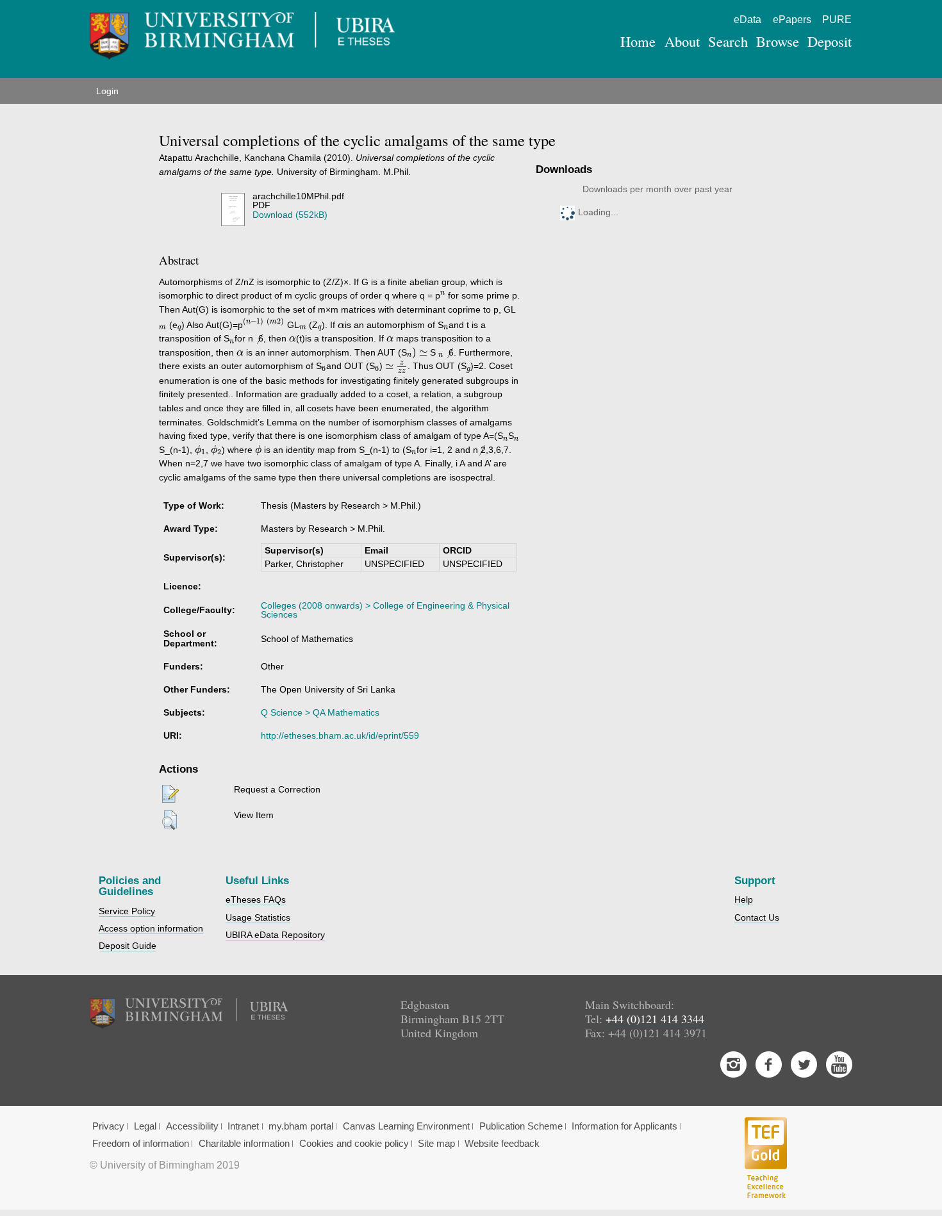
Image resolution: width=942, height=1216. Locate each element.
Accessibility (192, 1126)
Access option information (151, 928)
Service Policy (127, 911)
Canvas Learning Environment (406, 1126)
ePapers (792, 19)
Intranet (243, 1126)
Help (743, 899)
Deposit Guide (127, 946)
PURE (837, 19)
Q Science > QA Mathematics (320, 712)
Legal (145, 1126)
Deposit (829, 41)
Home (638, 41)
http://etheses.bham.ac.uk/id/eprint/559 (340, 735)
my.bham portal (301, 1126)
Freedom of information (140, 1143)
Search (728, 41)
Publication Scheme (521, 1126)
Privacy (108, 1126)
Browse (777, 41)
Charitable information (244, 1143)
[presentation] (442, 294)
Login (107, 91)
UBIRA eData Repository (275, 935)
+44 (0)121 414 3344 (655, 1018)
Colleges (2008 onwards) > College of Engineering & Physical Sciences (385, 610)
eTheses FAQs (256, 899)
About (682, 41)
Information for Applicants (624, 1126)
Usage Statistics (258, 917)
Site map (436, 1143)
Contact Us (756, 917)
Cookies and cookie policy (354, 1143)
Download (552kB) (289, 215)
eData (747, 19)
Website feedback (502, 1143)
